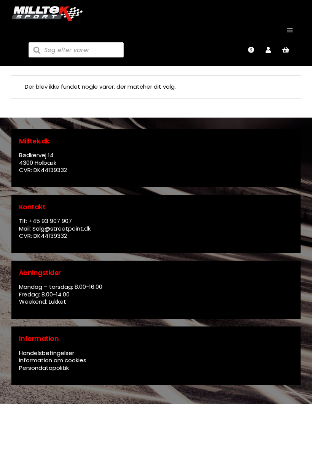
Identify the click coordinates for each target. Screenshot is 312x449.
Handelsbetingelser (46, 353)
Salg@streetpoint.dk (61, 228)
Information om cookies (52, 360)
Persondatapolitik (44, 368)
